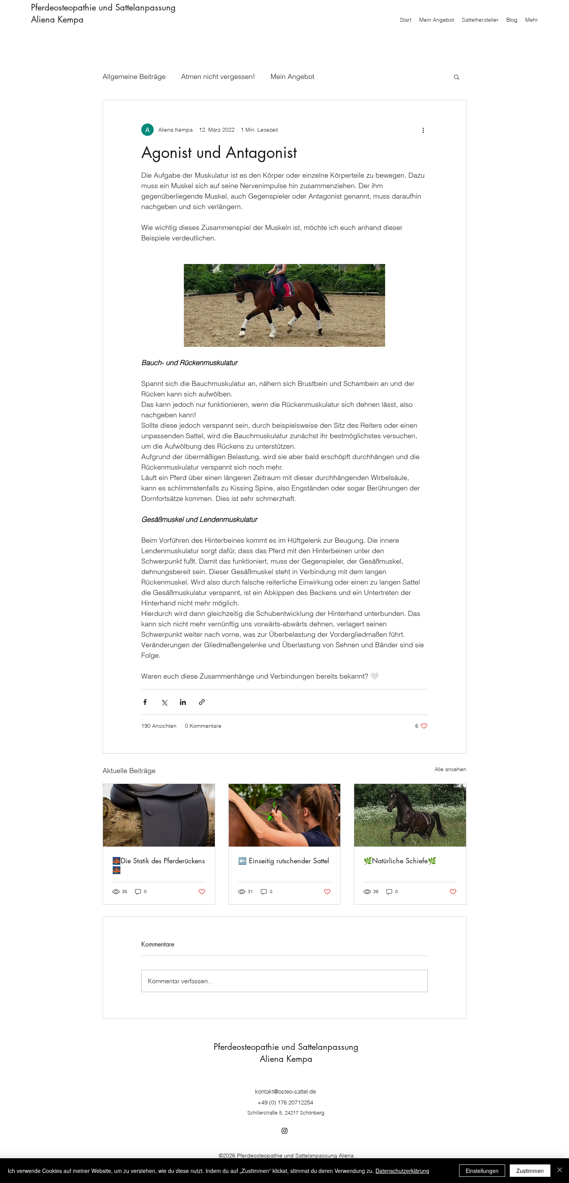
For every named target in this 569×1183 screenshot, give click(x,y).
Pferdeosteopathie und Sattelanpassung (103, 7)
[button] (456, 77)
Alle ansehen (450, 769)
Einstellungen (482, 1170)
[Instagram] (284, 1131)
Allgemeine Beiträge (134, 76)
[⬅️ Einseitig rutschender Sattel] (285, 815)
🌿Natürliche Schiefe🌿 (399, 860)
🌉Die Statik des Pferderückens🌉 (158, 865)
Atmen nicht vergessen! (218, 76)
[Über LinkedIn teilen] (183, 702)
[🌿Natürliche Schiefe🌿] (410, 815)
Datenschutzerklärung (402, 1170)
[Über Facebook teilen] (145, 702)
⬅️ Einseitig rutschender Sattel (283, 860)
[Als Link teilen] (202, 702)
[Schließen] (559, 1170)
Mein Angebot (292, 76)
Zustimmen (530, 1170)
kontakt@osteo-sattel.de (285, 1091)
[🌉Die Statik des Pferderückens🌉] (159, 815)
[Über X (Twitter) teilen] (164, 702)
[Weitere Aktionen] (423, 129)
